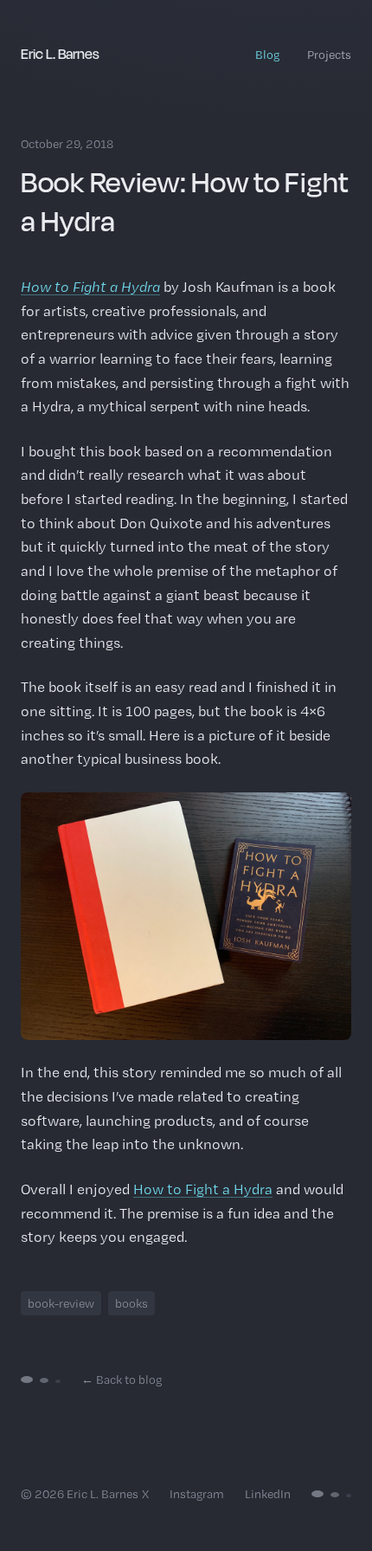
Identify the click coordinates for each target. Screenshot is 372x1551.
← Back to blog (121, 1379)
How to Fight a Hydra (90, 286)
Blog (267, 54)
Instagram (197, 1494)
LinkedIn (268, 1494)
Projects (329, 54)
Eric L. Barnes (60, 53)
